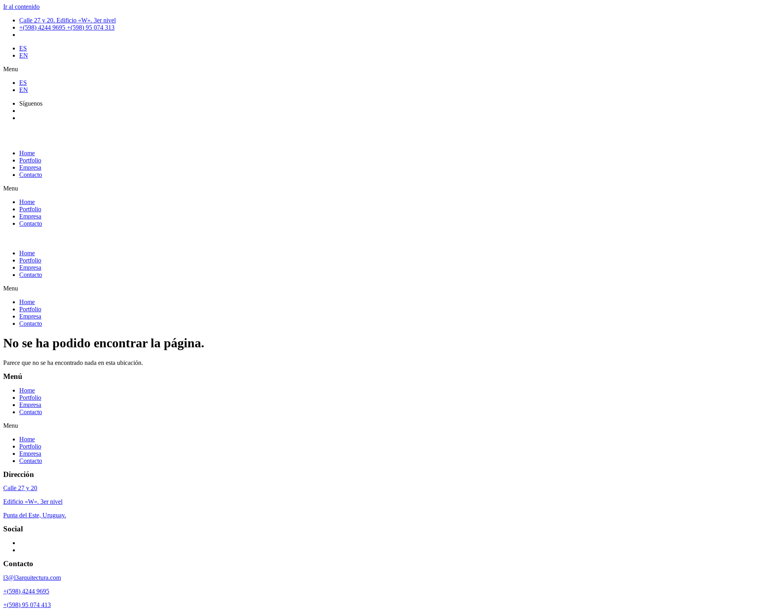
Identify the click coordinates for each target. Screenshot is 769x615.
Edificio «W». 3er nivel (32, 501)
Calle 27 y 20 (20, 488)
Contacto (30, 174)
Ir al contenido (21, 6)
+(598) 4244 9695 (26, 591)
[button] (384, 69)
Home (27, 153)
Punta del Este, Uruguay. (34, 515)
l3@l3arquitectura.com (32, 577)
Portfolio (30, 160)
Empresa (30, 167)
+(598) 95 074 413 (27, 604)
